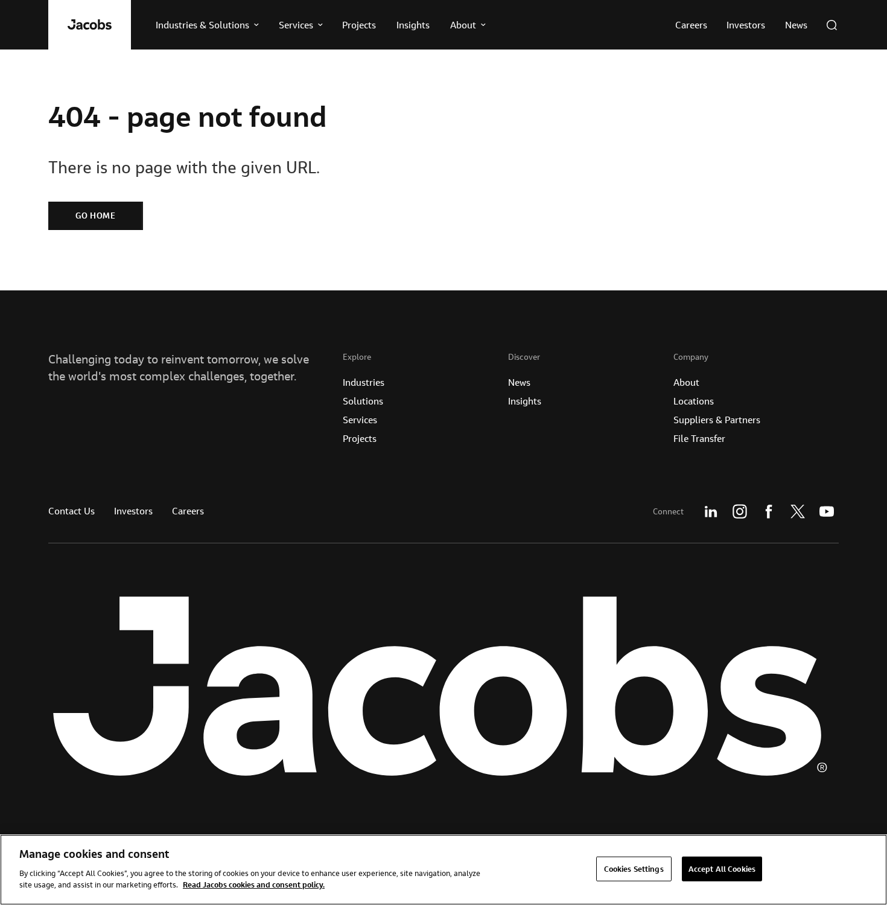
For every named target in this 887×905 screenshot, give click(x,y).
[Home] (90, 24)
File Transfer (699, 438)
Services (360, 420)
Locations (693, 401)
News (519, 382)
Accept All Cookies (721, 868)
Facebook (769, 511)
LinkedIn (711, 511)
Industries (363, 382)
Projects (360, 438)
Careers (188, 511)
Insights (524, 401)
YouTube (827, 511)
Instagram (740, 511)
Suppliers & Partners (716, 420)
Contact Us (71, 511)
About (686, 382)
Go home (95, 215)
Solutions (363, 401)
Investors (133, 511)
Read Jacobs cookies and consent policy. (254, 884)
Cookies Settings (634, 868)
